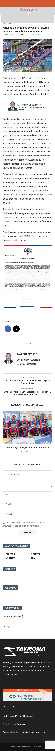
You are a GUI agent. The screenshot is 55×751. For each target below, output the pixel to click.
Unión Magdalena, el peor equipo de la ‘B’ (27, 447)
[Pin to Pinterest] (40, 344)
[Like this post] (32, 344)
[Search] (52, 19)
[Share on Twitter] (38, 344)
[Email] (31, 3)
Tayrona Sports (18, 35)
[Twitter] (27, 3)
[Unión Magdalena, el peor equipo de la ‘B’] (27, 427)
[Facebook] (23, 3)
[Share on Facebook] (35, 344)
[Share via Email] (43, 344)
